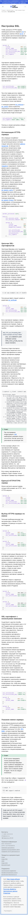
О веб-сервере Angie (20, 10)
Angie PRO (4, 859)
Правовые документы (7, 847)
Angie (3, 857)
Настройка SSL (11, 11)
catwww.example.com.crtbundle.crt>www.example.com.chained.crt (15, 293)
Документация (10, 10)
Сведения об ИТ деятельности (10, 851)
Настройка (4, 11)
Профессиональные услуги (9, 872)
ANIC (2, 861)
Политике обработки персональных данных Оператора (10, 891)
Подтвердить (8, 911)
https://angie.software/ (13, 879)
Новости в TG (7, 838)
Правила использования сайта (10, 849)
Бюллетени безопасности (9, 874)
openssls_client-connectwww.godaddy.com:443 (15, 407)
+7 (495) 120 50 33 (7, 834)
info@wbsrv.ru (5, 836)
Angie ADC (4, 863)
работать (23, 3)
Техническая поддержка (8, 870)
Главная (3, 10)
